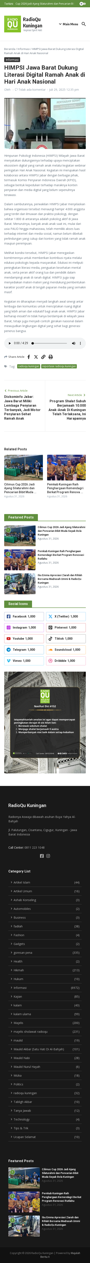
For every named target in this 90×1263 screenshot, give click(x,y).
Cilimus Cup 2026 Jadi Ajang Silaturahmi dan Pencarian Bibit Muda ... (20, 488)
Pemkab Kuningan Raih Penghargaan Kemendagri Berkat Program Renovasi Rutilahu (61, 555)
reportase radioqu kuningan (59, 366)
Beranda (9, 49)
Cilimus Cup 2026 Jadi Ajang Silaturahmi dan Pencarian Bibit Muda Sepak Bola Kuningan (61, 531)
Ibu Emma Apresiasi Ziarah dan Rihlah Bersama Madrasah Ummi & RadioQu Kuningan (60, 579)
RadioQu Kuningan (32, 22)
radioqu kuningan (28, 366)
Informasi (24, 49)
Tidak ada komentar (32, 90)
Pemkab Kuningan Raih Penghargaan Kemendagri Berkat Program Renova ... (65, 488)
